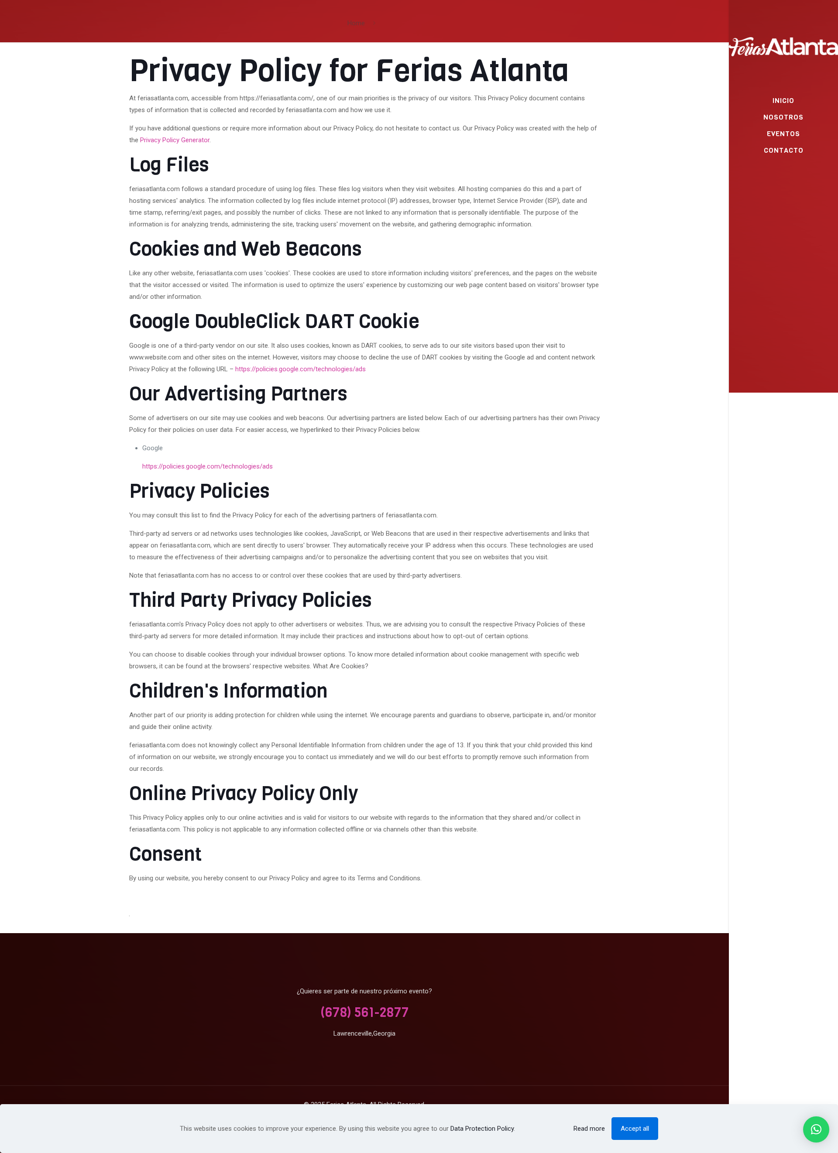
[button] (816, 1129)
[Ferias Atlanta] (783, 46)
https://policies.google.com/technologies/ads (300, 369)
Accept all (635, 1128)
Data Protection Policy (482, 1128)
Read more (589, 1128)
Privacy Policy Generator (175, 140)
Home (356, 23)
